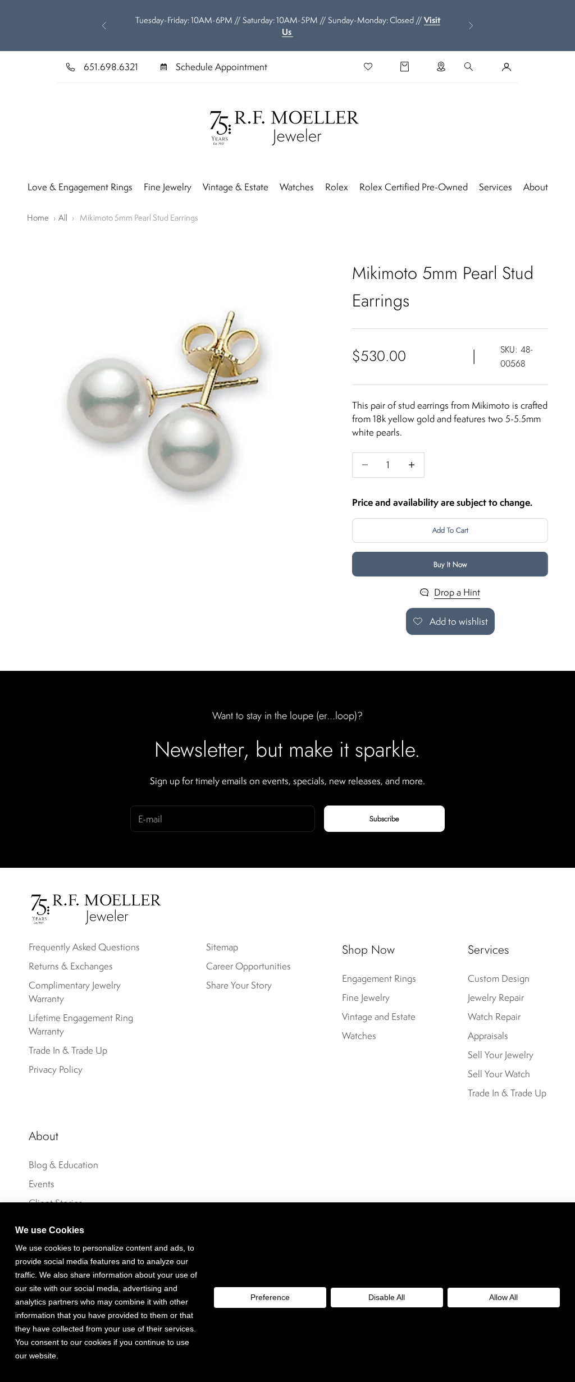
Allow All (503, 1297)
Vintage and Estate (379, 1016)
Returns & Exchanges (71, 966)
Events (41, 1184)
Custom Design (499, 978)
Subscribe (384, 818)
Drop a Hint (457, 592)
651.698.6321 (111, 67)
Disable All (386, 1297)
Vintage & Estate (235, 187)
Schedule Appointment (221, 67)
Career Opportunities (248, 966)
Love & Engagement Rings (80, 187)
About (535, 187)
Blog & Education (63, 1165)
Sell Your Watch (499, 1074)
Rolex (336, 187)
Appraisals (488, 1035)
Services (495, 187)
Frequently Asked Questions (84, 947)
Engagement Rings (379, 978)
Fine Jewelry (167, 187)
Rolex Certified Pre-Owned (413, 187)
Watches (297, 187)
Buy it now (450, 564)
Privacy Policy (56, 1069)
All (62, 217)
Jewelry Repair (496, 997)
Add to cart (450, 530)
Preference (270, 1297)
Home (38, 217)
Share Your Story (239, 985)
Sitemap (222, 947)
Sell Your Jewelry (500, 1055)
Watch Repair (494, 1016)
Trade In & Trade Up (68, 1050)
